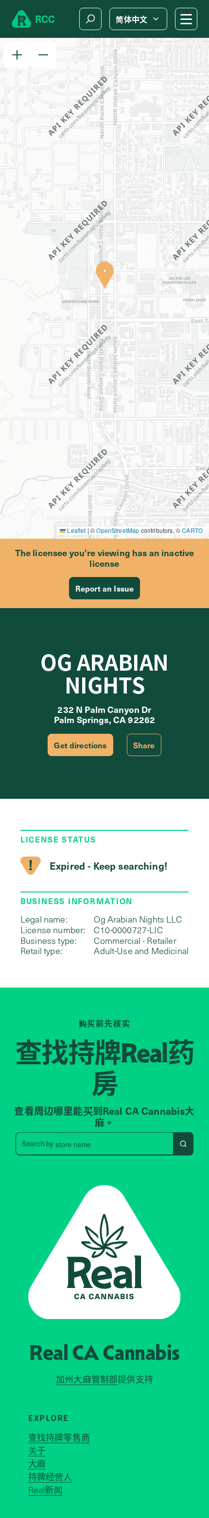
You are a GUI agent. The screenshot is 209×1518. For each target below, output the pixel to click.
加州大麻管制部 (87, 1379)
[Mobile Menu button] (186, 19)
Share (144, 745)
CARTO (192, 530)
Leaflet (76, 530)
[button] (17, 55)
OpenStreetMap (117, 530)
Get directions (80, 745)
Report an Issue (104, 588)
